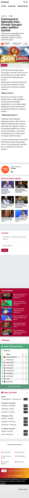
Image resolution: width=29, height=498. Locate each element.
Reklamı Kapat (23, 489)
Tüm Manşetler (21, 456)
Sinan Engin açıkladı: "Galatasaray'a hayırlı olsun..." (6, 220)
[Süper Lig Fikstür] (27, 392)
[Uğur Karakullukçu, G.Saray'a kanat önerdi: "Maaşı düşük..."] (21, 200)
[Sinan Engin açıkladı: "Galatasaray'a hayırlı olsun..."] (7, 213)
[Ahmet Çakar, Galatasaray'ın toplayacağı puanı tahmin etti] (7, 184)
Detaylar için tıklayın (15, 386)
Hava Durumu (6, 452)
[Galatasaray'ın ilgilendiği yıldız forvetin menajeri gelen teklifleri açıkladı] (14, 54)
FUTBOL (3, 6)
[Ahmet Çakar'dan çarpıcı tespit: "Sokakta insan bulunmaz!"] (7, 200)
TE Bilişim (13, 168)
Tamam (3, 483)
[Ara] (24, 2)
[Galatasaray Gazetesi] (14, 444)
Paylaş (5, 65)
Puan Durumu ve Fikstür (6, 457)
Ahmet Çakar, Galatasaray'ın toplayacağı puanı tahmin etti (6, 191)
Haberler (4, 16)
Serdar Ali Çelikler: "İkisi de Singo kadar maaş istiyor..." (21, 220)
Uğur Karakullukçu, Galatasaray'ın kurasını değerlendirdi (21, 191)
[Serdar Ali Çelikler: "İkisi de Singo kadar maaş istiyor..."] (21, 213)
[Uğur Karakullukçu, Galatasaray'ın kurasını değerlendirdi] (21, 184)
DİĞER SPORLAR (23, 6)
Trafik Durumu (21, 452)
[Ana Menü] (26, 2)
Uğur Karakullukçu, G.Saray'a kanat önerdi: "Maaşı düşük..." (21, 206)
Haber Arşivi (20, 462)
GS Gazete (5, 2)
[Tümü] (27, 340)
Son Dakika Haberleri (5, 462)
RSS (4, 471)
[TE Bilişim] (5, 169)
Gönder (4, 250)
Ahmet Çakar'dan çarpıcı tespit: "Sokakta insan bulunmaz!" (7, 206)
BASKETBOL (12, 6)
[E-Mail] (11, 172)
